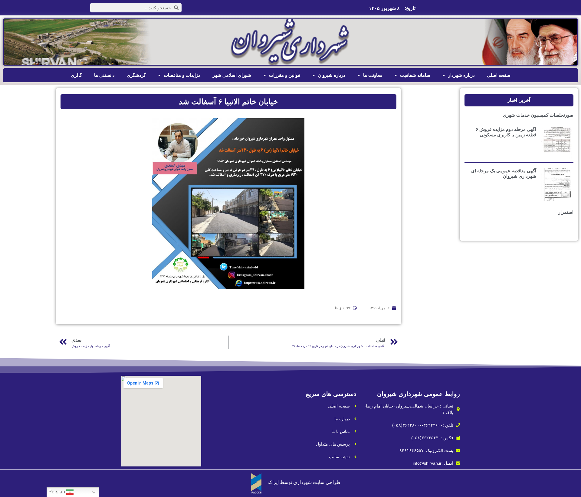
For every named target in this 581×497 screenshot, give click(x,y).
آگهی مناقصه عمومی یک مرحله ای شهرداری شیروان (503, 173)
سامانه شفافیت (415, 75)
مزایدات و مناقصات (182, 75)
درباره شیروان (331, 75)
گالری (76, 75)
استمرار (565, 212)
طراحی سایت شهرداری (316, 482)
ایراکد (273, 482)
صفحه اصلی (498, 75)
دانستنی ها (104, 75)
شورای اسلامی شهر (232, 75)
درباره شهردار (461, 75)
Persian (57, 491)
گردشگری (136, 75)
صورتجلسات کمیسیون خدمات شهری (538, 115)
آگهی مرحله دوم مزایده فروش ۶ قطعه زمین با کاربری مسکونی (506, 132)
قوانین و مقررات (284, 75)
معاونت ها (372, 75)
